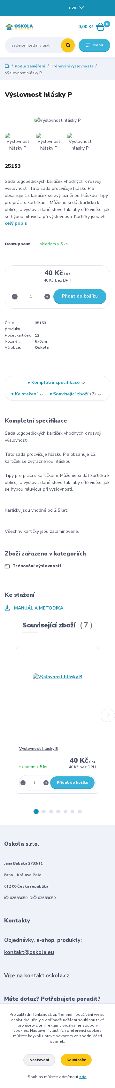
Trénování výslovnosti (71, 66)
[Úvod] (23, 26)
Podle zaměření (30, 66)
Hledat (68, 45)
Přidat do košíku (80, 296)
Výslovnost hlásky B (38, 748)
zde (83, 1076)
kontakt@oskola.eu (29, 952)
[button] (36, 811)
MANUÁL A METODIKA (38, 608)
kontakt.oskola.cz (46, 975)
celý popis (16, 223)
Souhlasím (76, 1059)
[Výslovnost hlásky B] (57, 698)
